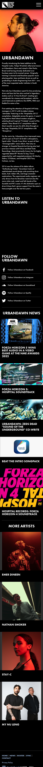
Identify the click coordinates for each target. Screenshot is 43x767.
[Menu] (38, 4)
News (12, 755)
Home (5, 755)
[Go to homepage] (8, 4)
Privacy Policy (7, 762)
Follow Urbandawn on (20, 269)
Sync (28, 755)
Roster (20, 755)
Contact (6, 758)
